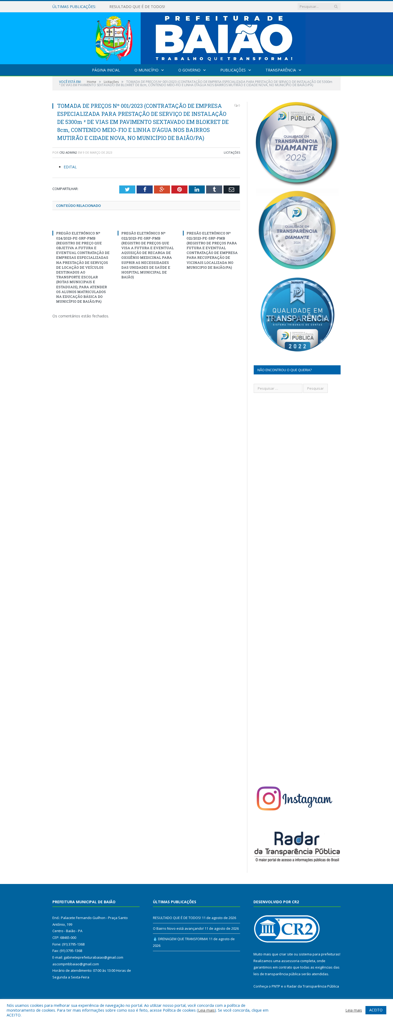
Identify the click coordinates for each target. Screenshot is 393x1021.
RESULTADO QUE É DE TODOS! (177, 917)
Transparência (280, 70)
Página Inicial (106, 70)
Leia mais (206, 1010)
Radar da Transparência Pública (313, 986)
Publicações (233, 70)
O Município (146, 70)
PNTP (276, 986)
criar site (286, 954)
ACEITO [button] (376, 1009)
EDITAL (70, 166)
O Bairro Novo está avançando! (136, 6)
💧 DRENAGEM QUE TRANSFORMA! (180, 938)
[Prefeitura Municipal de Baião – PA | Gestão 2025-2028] (197, 37)
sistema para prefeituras (319, 954)
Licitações (232, 152)
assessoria (290, 960)
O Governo (189, 70)
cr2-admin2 (68, 152)
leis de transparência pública (276, 973)
